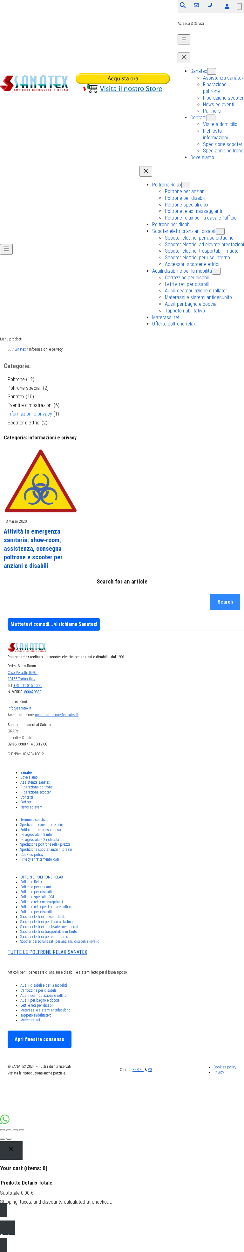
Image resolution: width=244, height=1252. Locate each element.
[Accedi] (226, 6)
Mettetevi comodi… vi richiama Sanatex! (53, 624)
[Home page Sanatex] (9, 349)
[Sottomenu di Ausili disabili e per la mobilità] (216, 271)
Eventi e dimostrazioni (30, 405)
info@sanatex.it (19, 708)
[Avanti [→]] (8, 1139)
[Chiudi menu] (184, 57)
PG (150, 1069)
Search (225, 602)
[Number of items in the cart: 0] (239, 6)
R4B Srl (138, 1069)
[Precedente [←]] (2, 1139)
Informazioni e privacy (30, 414)
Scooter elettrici (24, 423)
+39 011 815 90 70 (27, 685)
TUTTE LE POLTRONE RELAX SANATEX (47, 952)
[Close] (11, 1150)
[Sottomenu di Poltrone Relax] (185, 185)
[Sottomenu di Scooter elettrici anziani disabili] (220, 231)
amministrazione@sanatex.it (56, 715)
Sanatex (20, 349)
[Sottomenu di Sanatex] (211, 71)
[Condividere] (8, 1130)
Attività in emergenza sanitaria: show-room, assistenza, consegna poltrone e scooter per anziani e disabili (33, 549)
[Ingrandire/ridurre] (21, 1130)
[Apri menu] (184, 39)
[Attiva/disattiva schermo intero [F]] (15, 1130)
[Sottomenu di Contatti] (211, 118)
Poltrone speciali (25, 388)
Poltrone (16, 379)
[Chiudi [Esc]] (2, 1130)
